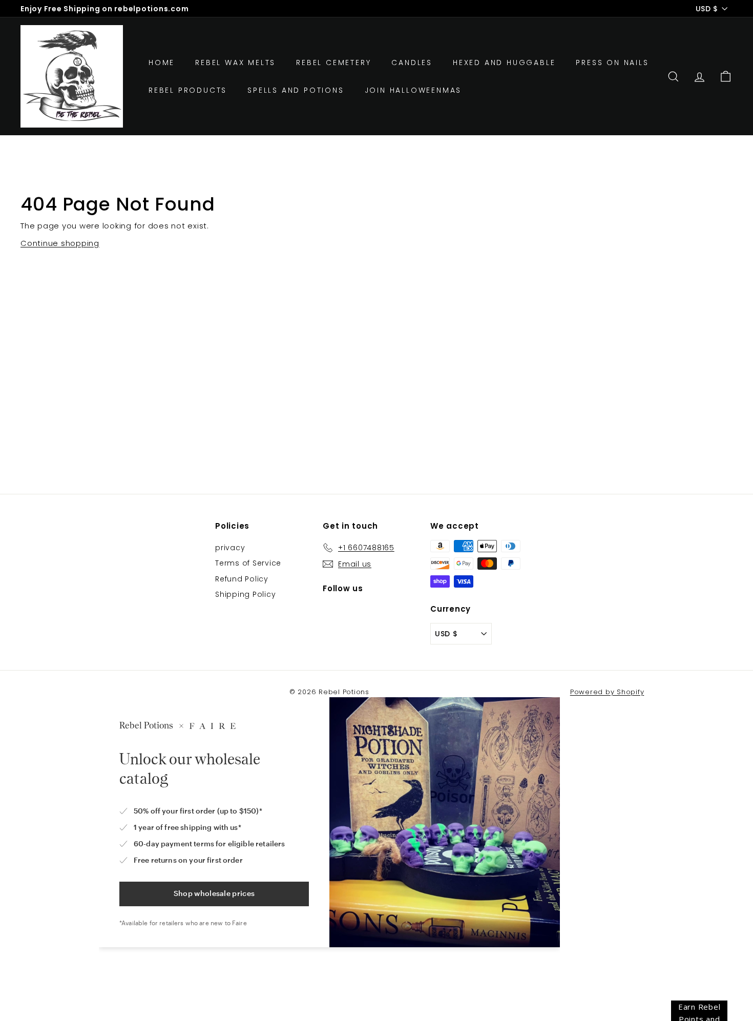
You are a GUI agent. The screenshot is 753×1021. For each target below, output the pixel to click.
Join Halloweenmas (413, 90)
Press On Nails (612, 62)
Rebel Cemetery (333, 62)
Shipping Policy (245, 594)
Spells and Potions (295, 90)
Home (162, 62)
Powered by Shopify (607, 692)
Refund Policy (241, 579)
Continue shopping (59, 243)
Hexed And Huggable (504, 62)
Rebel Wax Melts (235, 62)
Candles (411, 62)
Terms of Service (248, 563)
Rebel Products (188, 90)
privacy (230, 548)
